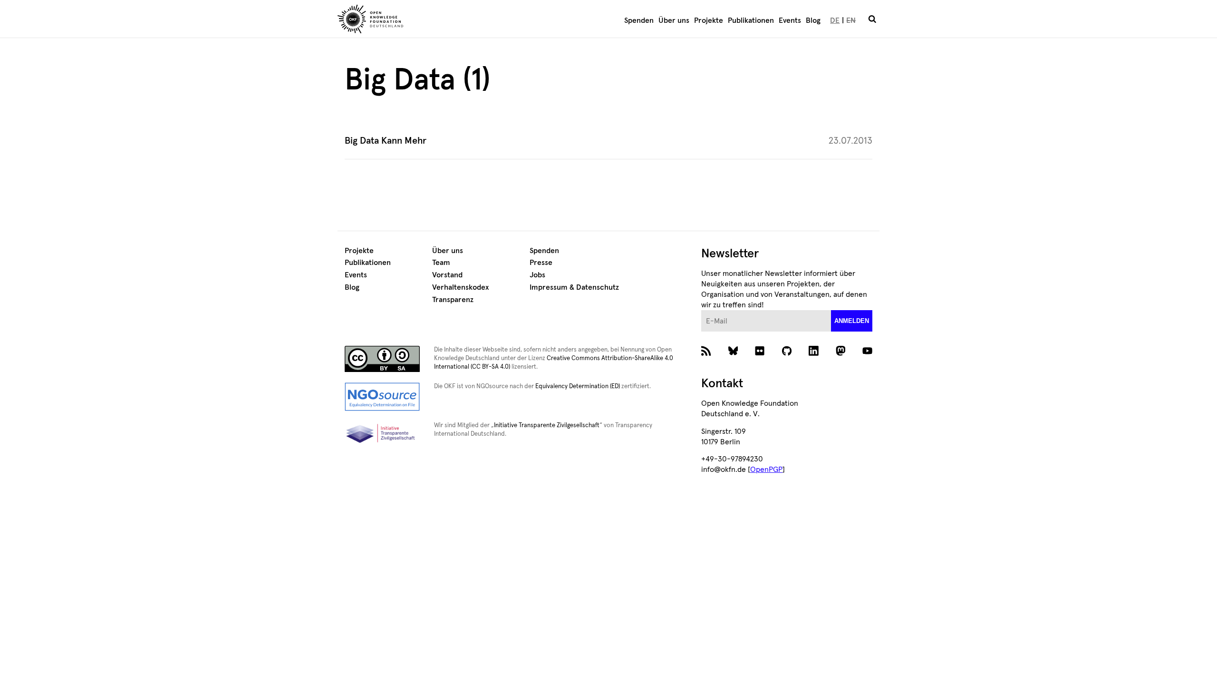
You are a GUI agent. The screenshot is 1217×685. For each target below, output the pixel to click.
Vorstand (447, 275)
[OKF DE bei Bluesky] (733, 353)
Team (441, 262)
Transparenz (452, 299)
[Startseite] (426, 20)
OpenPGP (766, 469)
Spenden (639, 20)
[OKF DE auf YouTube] (867, 353)
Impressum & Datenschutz (574, 287)
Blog (813, 20)
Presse (541, 262)
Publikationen (751, 20)
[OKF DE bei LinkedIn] (814, 353)
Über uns (673, 20)
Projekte (708, 20)
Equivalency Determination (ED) (577, 386)
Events (790, 20)
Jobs (537, 275)
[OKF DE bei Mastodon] (841, 353)
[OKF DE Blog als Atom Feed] (706, 353)
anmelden (851, 320)
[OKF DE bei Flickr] (760, 353)
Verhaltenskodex (460, 287)
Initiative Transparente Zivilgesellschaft (546, 425)
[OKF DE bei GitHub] (787, 353)
